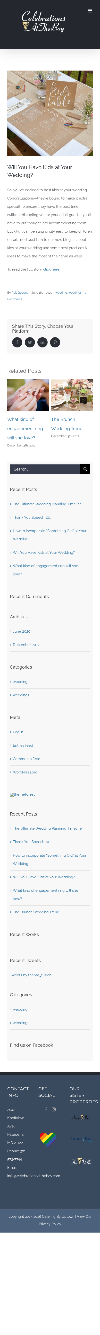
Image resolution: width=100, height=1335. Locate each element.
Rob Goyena (20, 292)
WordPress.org (25, 772)
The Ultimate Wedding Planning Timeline (70, 428)
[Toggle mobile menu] (90, 10)
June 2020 (21, 631)
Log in (18, 732)
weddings (75, 292)
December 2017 (26, 645)
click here (51, 269)
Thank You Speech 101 (31, 517)
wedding (61, 292)
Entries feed (23, 745)
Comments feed (26, 759)
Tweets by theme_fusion (30, 975)
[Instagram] (54, 1109)
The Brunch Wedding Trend (36, 912)
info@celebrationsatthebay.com (33, 1176)
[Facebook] (46, 1109)
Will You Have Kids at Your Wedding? (44, 552)
